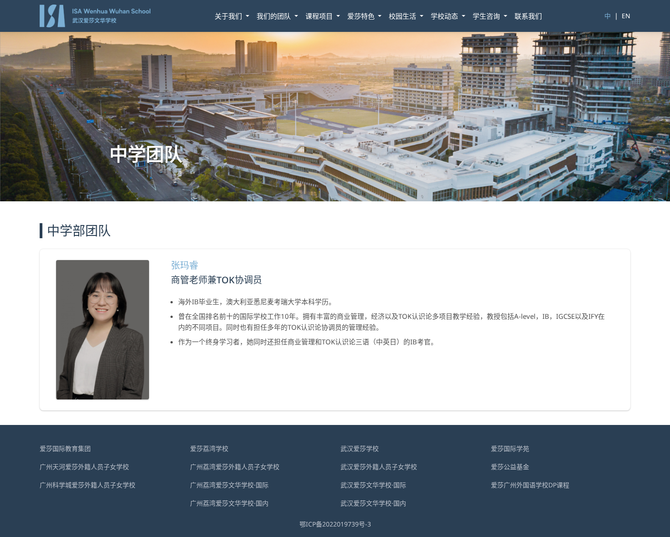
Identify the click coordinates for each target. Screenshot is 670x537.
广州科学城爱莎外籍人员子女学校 (87, 485)
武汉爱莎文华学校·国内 (373, 503)
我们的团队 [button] (275, 15)
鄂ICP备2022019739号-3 (335, 524)
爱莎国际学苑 (510, 448)
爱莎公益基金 (510, 466)
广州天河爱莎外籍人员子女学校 (84, 466)
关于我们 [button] (229, 15)
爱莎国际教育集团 (65, 448)
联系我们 (528, 15)
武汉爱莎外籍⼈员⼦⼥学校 (378, 466)
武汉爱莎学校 (359, 448)
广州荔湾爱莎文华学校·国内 (229, 503)
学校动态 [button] (445, 15)
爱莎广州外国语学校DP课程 (530, 485)
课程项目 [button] (320, 15)
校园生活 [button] (403, 15)
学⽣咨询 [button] (487, 15)
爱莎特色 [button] (361, 15)
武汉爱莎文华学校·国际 (373, 485)
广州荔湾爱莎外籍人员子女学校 (234, 466)
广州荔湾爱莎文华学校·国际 (229, 485)
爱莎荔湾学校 (209, 448)
